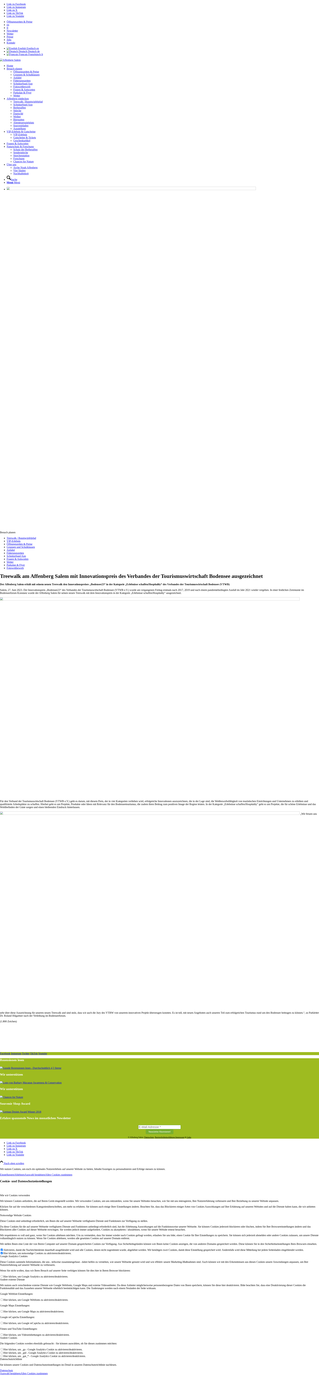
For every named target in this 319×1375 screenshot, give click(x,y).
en (8, 24)
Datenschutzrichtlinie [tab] (11, 1359)
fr (7, 27)
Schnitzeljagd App (16, 556)
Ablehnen (19, 1174)
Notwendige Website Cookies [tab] (15, 1215)
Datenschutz (149, 1137)
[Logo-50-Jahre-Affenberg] (10, 60)
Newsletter (12, 30)
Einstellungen (7, 1174)
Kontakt (11, 42)
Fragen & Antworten (17, 559)
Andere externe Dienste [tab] (12, 1279)
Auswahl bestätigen (35, 1174)
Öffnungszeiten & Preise (19, 21)
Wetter (10, 33)
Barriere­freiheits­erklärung (165, 1137)
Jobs (9, 39)
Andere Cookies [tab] (8, 1337)
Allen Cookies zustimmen (58, 1174)
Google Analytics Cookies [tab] (14, 1256)
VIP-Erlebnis (13, 541)
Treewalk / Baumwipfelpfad (21, 538)
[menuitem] (163, 21)
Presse (10, 36)
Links (189, 1137)
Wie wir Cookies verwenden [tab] (15, 1195)
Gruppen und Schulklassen (21, 547)
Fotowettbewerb (15, 568)
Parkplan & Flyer (16, 565)
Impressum (179, 1137)
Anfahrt (11, 550)
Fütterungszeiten (15, 553)
